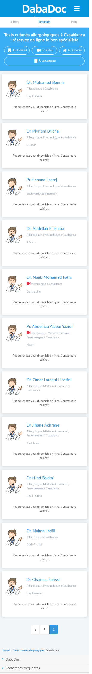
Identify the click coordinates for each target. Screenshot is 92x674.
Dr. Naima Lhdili (41, 531)
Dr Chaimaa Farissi (43, 580)
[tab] (74, 22)
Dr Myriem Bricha (43, 131)
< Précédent (35, 629)
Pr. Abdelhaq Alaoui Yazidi (50, 327)
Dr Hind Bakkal (40, 478)
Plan (74, 22)
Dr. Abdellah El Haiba (45, 229)
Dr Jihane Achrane (43, 425)
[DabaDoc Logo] (44, 8)
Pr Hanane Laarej (42, 180)
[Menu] (76, 8)
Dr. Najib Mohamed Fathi (49, 278)
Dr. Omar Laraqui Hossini (49, 380)
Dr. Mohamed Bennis (45, 83)
